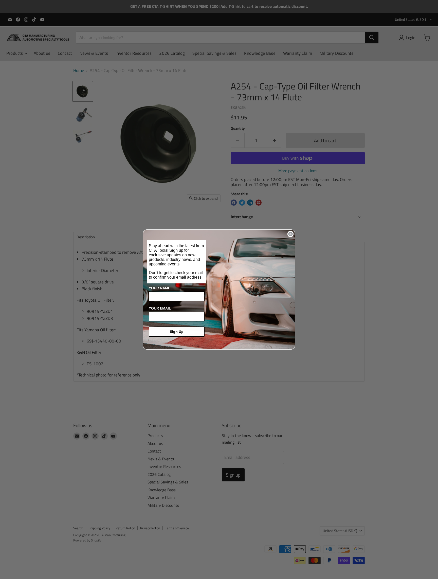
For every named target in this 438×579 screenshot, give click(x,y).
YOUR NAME (159, 288)
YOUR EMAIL (160, 308)
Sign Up (177, 332)
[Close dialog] (290, 234)
